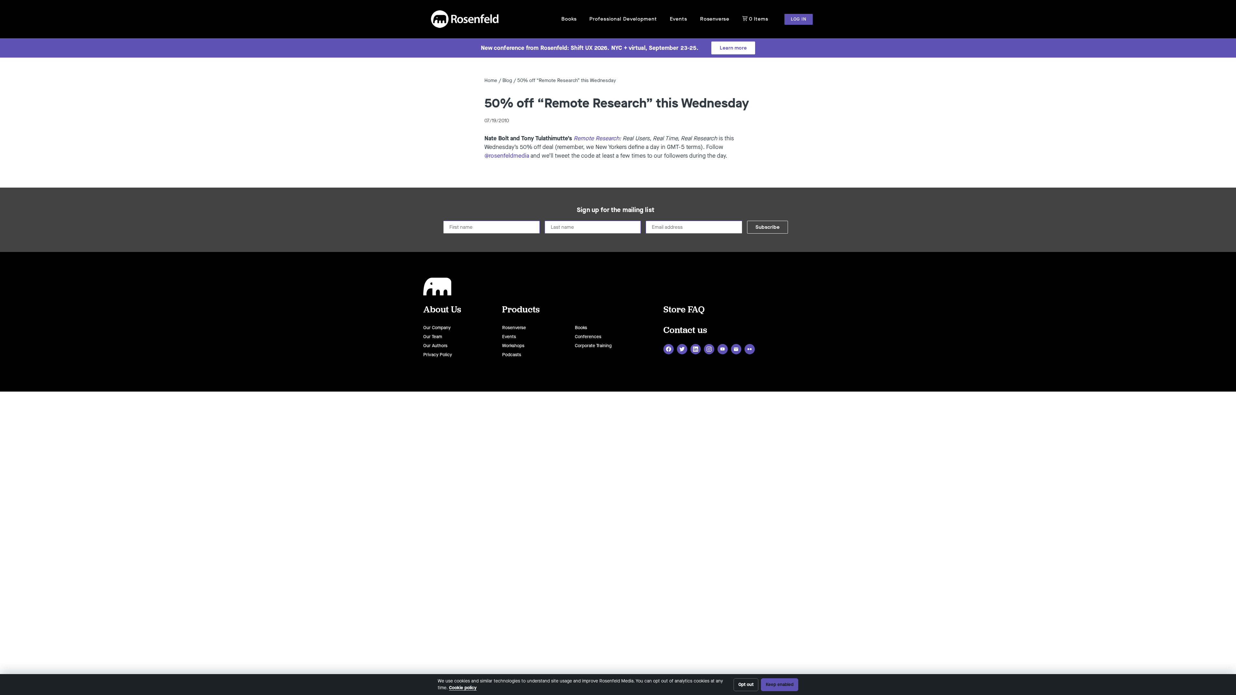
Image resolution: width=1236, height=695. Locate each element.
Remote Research (596, 138)
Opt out (746, 684)
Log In (798, 19)
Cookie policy (463, 688)
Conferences (588, 337)
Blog (507, 80)
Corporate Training (593, 346)
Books (568, 18)
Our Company (437, 328)
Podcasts (511, 355)
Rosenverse (714, 18)
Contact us (685, 329)
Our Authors (435, 346)
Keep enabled (779, 684)
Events (678, 18)
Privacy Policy (437, 355)
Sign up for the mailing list (615, 210)
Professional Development (623, 18)
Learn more (733, 47)
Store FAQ (684, 309)
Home (490, 80)
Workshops (513, 346)
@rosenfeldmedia (506, 156)
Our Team (432, 337)
